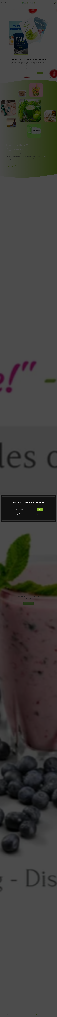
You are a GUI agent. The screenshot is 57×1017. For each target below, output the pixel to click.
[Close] (55, 493)
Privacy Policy (37, 514)
